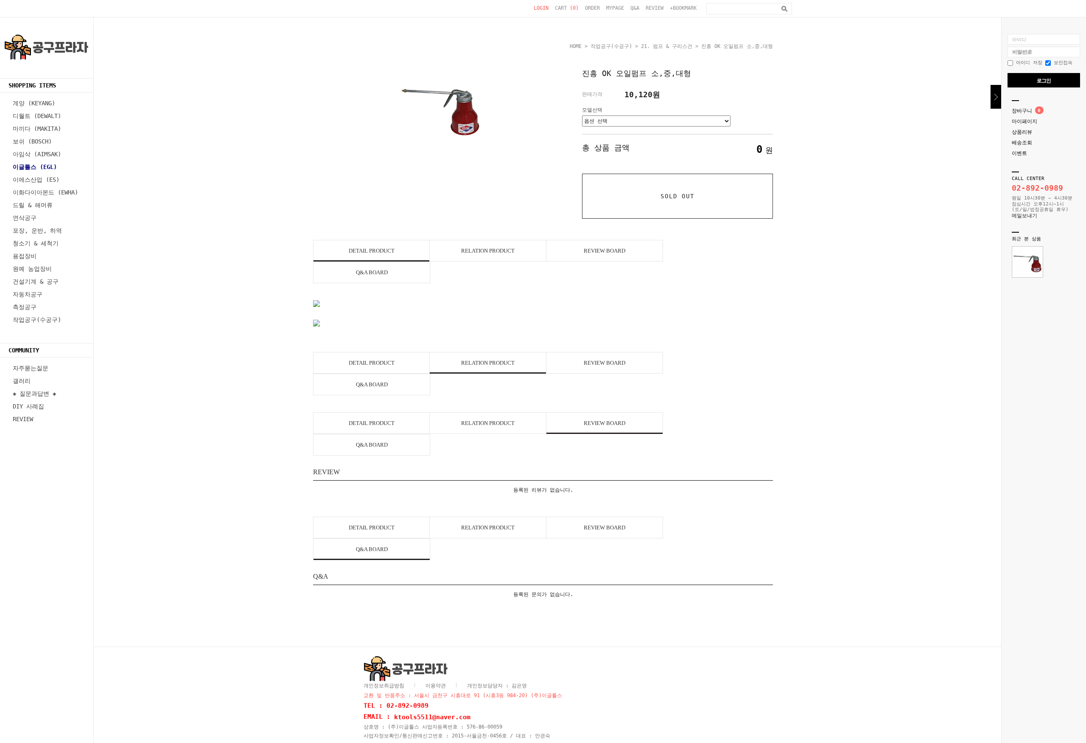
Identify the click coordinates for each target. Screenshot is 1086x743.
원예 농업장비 (32, 268)
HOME (576, 46)
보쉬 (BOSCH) (32, 141)
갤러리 (22, 380)
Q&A (634, 8)
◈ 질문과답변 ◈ (34, 393)
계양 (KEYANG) (34, 103)
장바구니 (1022, 111)
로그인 (1044, 81)
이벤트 (1019, 153)
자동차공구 (27, 294)
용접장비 (24, 256)
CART (567, 8)
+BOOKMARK (683, 8)
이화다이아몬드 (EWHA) (45, 192)
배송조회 (1022, 143)
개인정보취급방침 (384, 686)
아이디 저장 (1027, 62)
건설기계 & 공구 (36, 281)
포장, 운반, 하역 (37, 230)
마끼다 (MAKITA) (37, 128)
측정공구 (24, 307)
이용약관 (435, 686)
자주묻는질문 (30, 368)
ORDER (592, 8)
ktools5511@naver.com (432, 717)
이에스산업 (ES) (36, 179)
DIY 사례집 (28, 406)
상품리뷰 (1022, 132)
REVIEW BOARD (604, 251)
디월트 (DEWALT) (37, 116)
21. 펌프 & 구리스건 (666, 46)
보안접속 (1061, 62)
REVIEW (654, 8)
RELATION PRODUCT (488, 251)
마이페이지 (1024, 121)
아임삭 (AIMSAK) (37, 154)
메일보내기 (1024, 216)
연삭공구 (24, 217)
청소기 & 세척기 (36, 243)
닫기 (996, 97)
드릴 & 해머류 (33, 205)
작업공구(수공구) (37, 319)
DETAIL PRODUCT (372, 251)
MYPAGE (615, 8)
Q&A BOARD (372, 272)
